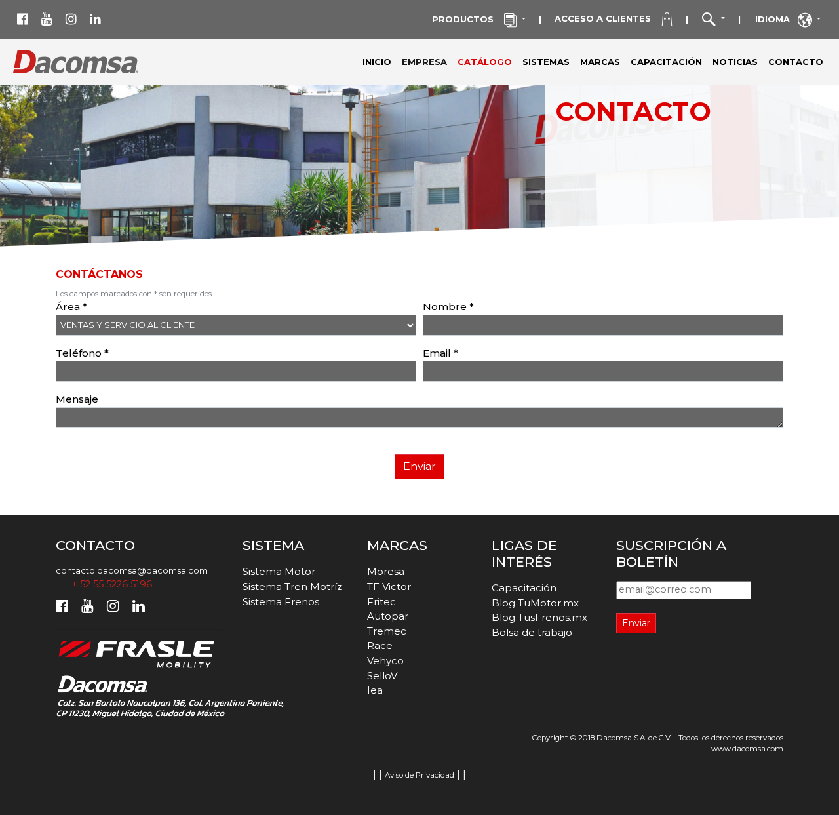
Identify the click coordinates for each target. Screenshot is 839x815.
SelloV (382, 675)
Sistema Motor (279, 571)
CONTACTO (795, 61)
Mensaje (77, 399)
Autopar (387, 616)
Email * (440, 353)
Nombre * (448, 306)
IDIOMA (776, 19)
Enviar (419, 466)
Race (380, 645)
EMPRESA (427, 61)
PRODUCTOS (468, 19)
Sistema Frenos (281, 601)
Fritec (381, 601)
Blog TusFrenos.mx (539, 617)
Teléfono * (82, 353)
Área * (71, 306)
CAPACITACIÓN (666, 61)
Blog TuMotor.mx (535, 603)
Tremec (386, 631)
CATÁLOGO (485, 61)
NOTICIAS (735, 61)
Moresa (385, 571)
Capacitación (524, 588)
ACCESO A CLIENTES (608, 18)
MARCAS (600, 61)
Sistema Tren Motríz (292, 586)
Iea (375, 690)
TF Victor (389, 586)
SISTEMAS (546, 61)
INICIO (376, 61)
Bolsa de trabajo (532, 632)
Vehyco (385, 660)
